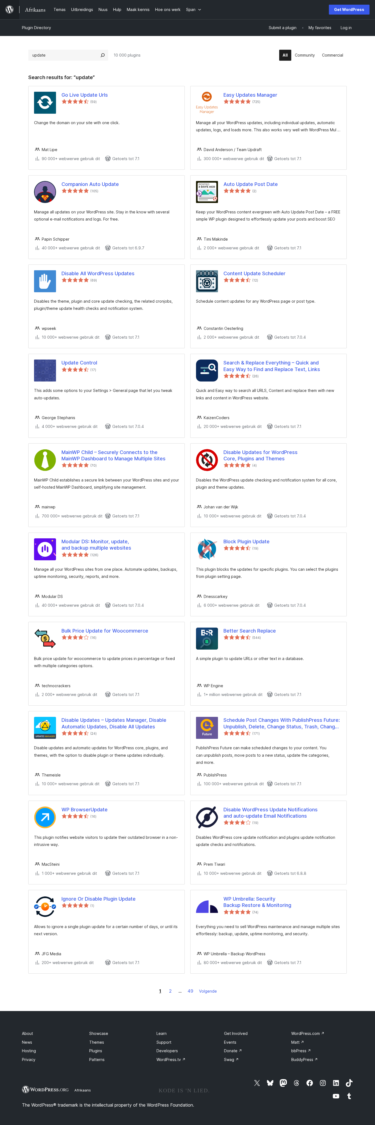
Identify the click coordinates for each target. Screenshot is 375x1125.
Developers (167, 1050)
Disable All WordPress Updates (98, 273)
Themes (96, 1042)
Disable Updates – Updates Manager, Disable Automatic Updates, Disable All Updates (113, 723)
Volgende (208, 991)
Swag (231, 1059)
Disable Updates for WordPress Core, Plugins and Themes (260, 455)
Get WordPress (349, 9)
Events (230, 1042)
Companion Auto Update (90, 184)
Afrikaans (82, 1090)
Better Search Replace (249, 631)
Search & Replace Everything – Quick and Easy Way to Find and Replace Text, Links (271, 366)
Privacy (28, 1059)
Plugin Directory (36, 27)
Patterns (97, 1059)
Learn (161, 1033)
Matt (297, 1042)
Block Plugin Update (246, 541)
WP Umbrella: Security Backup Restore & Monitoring (257, 902)
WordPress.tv (171, 1059)
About (27, 1033)
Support (163, 1042)
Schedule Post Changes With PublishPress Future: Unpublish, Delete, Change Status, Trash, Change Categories (281, 723)
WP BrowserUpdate (84, 809)
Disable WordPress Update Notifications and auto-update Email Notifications (270, 813)
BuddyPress (304, 1059)
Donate (233, 1050)
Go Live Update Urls (84, 95)
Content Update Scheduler (254, 273)
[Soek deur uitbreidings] (102, 55)
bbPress (301, 1050)
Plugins (95, 1050)
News (27, 1042)
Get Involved (236, 1033)
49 (190, 991)
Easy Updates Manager (250, 95)
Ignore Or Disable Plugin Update (98, 899)
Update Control (79, 363)
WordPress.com (307, 1033)
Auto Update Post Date (250, 184)
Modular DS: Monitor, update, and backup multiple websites (96, 545)
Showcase (98, 1033)
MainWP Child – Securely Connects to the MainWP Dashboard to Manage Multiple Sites (113, 455)
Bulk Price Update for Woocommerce (104, 631)
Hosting (29, 1050)
